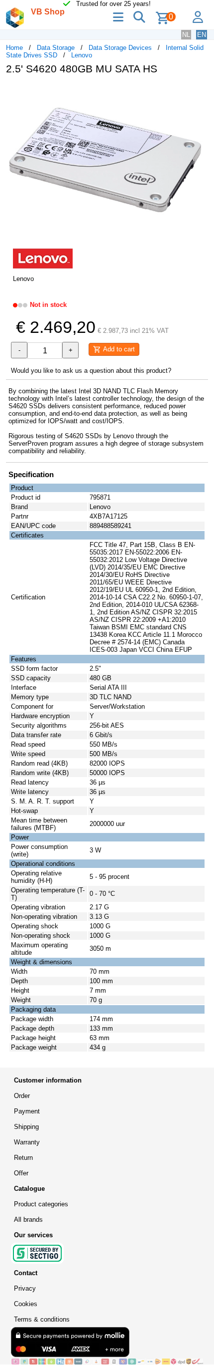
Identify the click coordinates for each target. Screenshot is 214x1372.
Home (14, 47)
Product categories (41, 1204)
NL (186, 34)
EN (201, 34)
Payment (27, 1111)
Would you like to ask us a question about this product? (91, 370)
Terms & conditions (42, 1319)
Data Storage (56, 47)
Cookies (25, 1304)
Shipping (26, 1126)
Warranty (27, 1142)
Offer (21, 1173)
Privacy (25, 1288)
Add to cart (118, 349)
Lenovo (81, 55)
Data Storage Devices (120, 47)
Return (23, 1157)
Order (22, 1095)
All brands (28, 1219)
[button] (199, 93)
